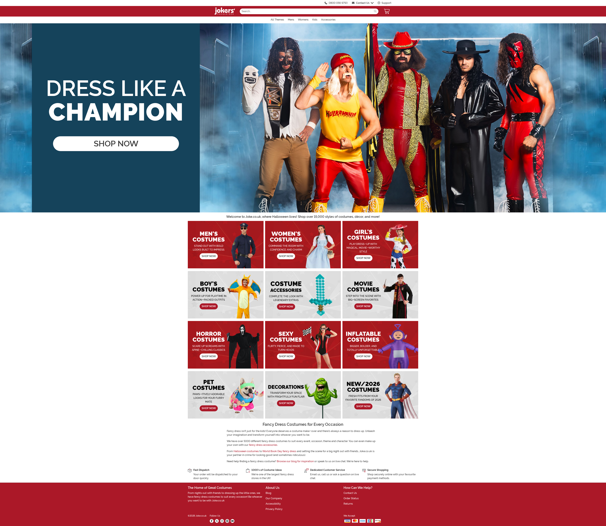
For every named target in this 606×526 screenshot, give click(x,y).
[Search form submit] (375, 11)
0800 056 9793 (338, 2)
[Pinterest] (227, 521)
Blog (268, 492)
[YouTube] (232, 521)
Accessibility (273, 503)
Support (386, 2)
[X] (217, 521)
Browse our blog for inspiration (295, 461)
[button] (387, 11)
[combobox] (306, 11)
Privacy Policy (274, 509)
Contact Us (362, 2)
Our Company (274, 498)
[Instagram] (222, 521)
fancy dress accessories (263, 444)
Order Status (351, 498)
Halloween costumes (246, 451)
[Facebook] (212, 521)
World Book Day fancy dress (279, 451)
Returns (348, 503)
